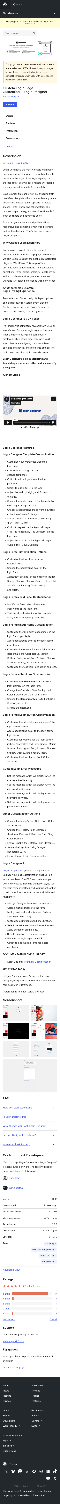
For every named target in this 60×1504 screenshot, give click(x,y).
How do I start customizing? (18, 1107)
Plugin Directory (10, 13)
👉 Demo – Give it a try (15, 162)
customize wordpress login (44, 1249)
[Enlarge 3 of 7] (24, 1027)
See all (53, 1319)
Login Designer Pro (13, 870)
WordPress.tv (11, 1425)
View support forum (13, 1341)
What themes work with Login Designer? (24, 1126)
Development (13, 138)
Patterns (36, 1401)
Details (9, 115)
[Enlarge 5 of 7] (24, 1045)
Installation (12, 130)
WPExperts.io (16, 1187)
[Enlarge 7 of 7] (53, 1063)
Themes (35, 1390)
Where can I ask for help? (16, 1144)
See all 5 (53, 1237)
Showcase (37, 1385)
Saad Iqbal (13, 96)
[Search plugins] (34, 33)
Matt (7, 1440)
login (54, 1255)
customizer (44, 1255)
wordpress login (49, 1261)
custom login (50, 1244)
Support (10, 146)
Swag (35, 1425)
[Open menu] (55, 4)
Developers (9, 1420)
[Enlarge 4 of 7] (53, 1027)
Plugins (35, 1395)
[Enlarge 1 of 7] (24, 1008)
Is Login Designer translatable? (19, 1135)
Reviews (10, 123)
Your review (9, 1319)
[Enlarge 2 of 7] (53, 1008)
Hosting (7, 1395)
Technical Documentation (37, 961)
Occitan (14, 1464)
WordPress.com (13, 1435)
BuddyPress (11, 1450)
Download (10, 104)
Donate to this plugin (14, 1367)
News (6, 1390)
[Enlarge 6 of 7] (53, 1045)
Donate (36, 1420)
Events (35, 1415)
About (6, 1385)
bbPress (9, 1445)
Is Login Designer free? (15, 1116)
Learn (6, 1410)
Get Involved (38, 1410)
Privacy (7, 1401)
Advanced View (11, 1269)
